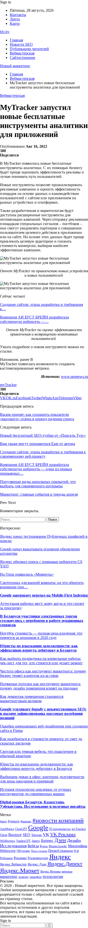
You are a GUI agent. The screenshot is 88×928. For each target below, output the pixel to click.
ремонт (24, 877)
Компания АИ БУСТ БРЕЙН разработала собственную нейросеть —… (34, 319)
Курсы (44, 846)
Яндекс (60, 857)
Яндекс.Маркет (19, 870)
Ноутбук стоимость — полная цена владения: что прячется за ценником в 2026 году (41, 635)
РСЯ (76, 851)
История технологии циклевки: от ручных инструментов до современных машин (35, 791)
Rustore (15, 834)
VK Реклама (63, 834)
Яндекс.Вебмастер (13, 864)
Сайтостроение (22, 57)
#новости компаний (58, 820)
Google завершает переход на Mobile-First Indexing (44, 595)
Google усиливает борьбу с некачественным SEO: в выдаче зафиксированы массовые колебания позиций (43, 713)
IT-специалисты (60, 829)
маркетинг (9, 876)
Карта (15, 23)
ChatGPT (21, 829)
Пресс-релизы (39, 851)
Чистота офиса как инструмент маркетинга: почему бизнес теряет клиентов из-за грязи (43, 673)
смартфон (36, 877)
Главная (16, 40)
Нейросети (8, 851)
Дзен (60, 840)
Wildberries (7, 841)
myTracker (8, 385)
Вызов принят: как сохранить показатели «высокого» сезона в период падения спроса (37, 416)
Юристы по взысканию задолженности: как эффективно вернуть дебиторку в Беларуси (39, 648)
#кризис (26, 821)
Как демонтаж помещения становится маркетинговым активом (31, 698)
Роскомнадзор (38, 858)
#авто (3, 821)
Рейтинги (6, 858)
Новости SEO (21, 44)
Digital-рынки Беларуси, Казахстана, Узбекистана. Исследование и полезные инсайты (43, 804)
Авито (36, 841)
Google (38, 827)
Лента (15, 19)
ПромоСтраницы (60, 851)
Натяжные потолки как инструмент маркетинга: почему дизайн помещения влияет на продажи (40, 686)
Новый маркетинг (15, 66)
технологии (53, 876)
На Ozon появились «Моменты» (27, 574)
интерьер (67, 871)
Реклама (20, 858)
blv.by (5, 32)
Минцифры (77, 846)
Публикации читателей (29, 49)
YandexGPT (23, 841)
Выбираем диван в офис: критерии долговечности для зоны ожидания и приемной (42, 779)
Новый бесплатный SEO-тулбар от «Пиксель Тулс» (43, 435)
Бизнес (47, 840)
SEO (26, 834)
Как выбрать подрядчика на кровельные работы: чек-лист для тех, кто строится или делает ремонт (41, 660)
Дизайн (74, 840)
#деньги (14, 821)
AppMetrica (7, 829)
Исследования (13, 845)
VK (46, 834)
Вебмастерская (22, 53)
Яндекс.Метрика (50, 871)
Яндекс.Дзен (37, 864)
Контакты (18, 15)
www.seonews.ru (74, 376)
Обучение (23, 851)
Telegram (36, 835)
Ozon (3, 835)
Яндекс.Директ (64, 864)
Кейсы (33, 846)
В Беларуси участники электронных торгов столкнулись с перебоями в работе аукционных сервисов (41, 620)
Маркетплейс (58, 846)
